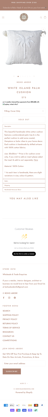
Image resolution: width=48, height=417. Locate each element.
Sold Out (24, 119)
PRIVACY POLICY (10, 319)
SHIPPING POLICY (11, 315)
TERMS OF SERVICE (11, 327)
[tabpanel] (24, 153)
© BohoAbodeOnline (24, 389)
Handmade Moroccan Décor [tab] (12, 190)
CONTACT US (8, 336)
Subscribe (12, 371)
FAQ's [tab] (6, 181)
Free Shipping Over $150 (24, 2)
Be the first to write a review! (24, 254)
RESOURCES (8, 332)
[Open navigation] (3, 17)
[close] (46, 8)
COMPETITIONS (10, 340)
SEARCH (6, 310)
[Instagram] (9, 297)
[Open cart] (45, 17)
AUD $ (23, 383)
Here (36, 160)
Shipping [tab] (7, 185)
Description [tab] (7, 126)
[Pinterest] (15, 297)
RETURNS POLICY (10, 323)
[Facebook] (4, 297)
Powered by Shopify (24, 392)
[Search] (41, 17)
